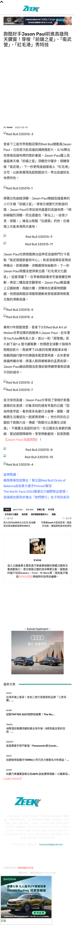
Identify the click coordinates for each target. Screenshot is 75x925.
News (7, 27)
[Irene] (37, 546)
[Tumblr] (44, 853)
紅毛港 (51, 509)
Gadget (9, 742)
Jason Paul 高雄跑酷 (21, 440)
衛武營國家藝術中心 (39, 514)
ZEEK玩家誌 (26, 576)
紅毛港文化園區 (11, 514)
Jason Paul (17, 509)
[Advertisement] (37, 86)
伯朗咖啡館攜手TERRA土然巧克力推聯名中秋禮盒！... (37, 759)
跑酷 (54, 514)
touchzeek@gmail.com (51, 844)
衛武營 (25, 514)
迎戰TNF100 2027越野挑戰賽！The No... (30, 714)
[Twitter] (53, 853)
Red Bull (29, 509)
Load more (11, 778)
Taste (9, 693)
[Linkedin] (25, 853)
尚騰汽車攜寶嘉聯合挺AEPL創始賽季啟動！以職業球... (38, 774)
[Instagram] (16, 853)
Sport (14, 27)
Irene (10, 127)
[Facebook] (6, 853)
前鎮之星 (41, 509)
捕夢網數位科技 (25, 867)
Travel (9, 725)
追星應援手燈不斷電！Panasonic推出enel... (32, 745)
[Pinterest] (34, 853)
